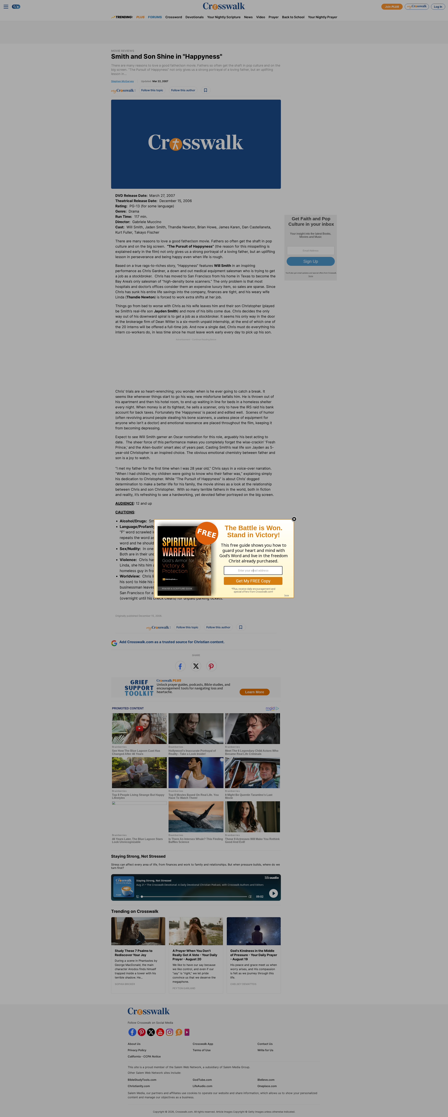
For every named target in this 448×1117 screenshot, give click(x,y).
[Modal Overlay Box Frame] (224, 558)
